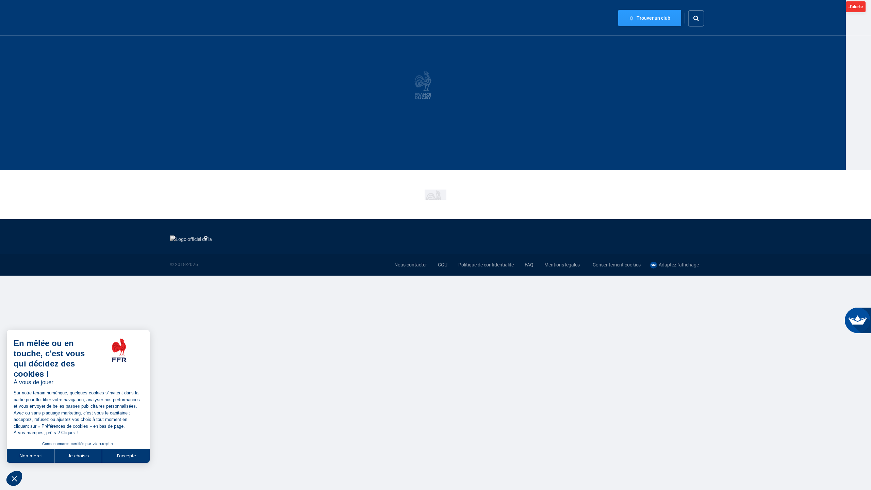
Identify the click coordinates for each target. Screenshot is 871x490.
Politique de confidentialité (486, 264)
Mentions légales (562, 264)
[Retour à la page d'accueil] (182, 18)
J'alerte (856, 6)
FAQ (529, 264)
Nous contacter (410, 264)
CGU (442, 264)
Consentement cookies (617, 264)
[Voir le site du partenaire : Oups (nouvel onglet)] (435, 195)
